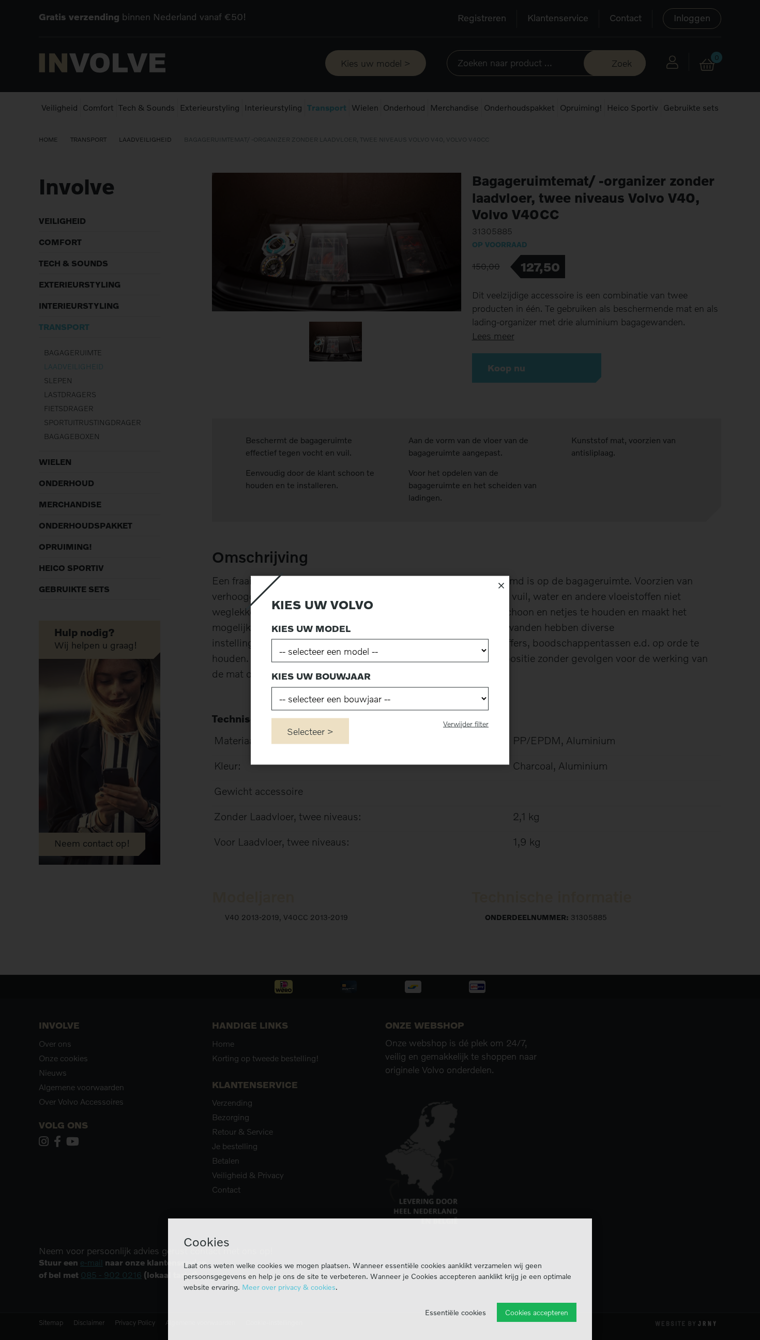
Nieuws (53, 1072)
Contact (626, 17)
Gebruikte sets (691, 107)
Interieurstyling (273, 107)
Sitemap (51, 1323)
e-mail (91, 1262)
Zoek (622, 63)
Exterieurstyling (209, 107)
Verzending (232, 1102)
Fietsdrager (69, 408)
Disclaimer (88, 1323)
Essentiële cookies (455, 1312)
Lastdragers (70, 394)
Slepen (58, 380)
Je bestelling (234, 1146)
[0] (707, 65)
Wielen (365, 107)
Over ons (55, 1043)
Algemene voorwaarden (81, 1087)
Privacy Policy (135, 1323)
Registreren (482, 17)
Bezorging (230, 1117)
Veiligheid (59, 107)
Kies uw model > (376, 63)
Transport (326, 107)
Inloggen (692, 17)
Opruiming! (581, 107)
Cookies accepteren (536, 1312)
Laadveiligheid (145, 139)
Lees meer (493, 335)
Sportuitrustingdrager (92, 422)
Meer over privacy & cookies (289, 1287)
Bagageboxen (72, 436)
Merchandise (454, 107)
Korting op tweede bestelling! (265, 1058)
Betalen (225, 1160)
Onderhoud (404, 107)
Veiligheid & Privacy (248, 1175)
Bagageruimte (73, 352)
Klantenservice (557, 17)
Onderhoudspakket (519, 107)
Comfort (98, 107)
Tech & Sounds (146, 107)
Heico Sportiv (632, 107)
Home (48, 139)
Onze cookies (63, 1058)
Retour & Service (242, 1131)
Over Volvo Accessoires (81, 1101)
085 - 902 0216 (111, 1275)
